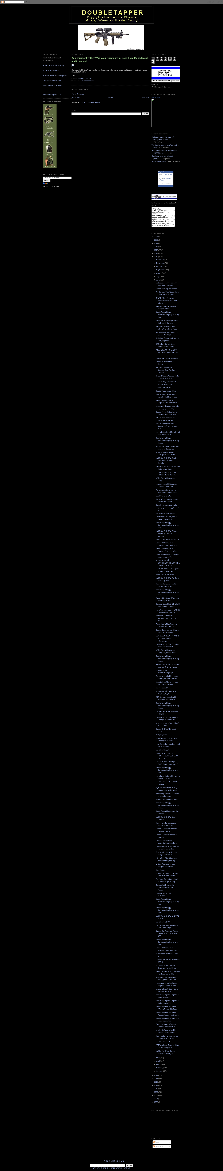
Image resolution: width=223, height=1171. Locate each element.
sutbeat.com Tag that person (166, 289)
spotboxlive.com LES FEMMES (168, 358)
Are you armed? (162, 688)
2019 (156, 243)
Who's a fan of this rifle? (165, 575)
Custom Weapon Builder (52, 81)
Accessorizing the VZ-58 (52, 95)
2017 (156, 250)
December (160, 260)
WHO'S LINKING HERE (114, 1161)
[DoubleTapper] (159, 127)
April (158, 1061)
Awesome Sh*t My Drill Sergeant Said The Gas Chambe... (165, 370)
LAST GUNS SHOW (163, 388)
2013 (156, 1079)
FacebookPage (84, 79)
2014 (156, 1075)
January (159, 1071)
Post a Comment (77, 94)
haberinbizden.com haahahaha (167, 799)
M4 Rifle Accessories (51, 70)
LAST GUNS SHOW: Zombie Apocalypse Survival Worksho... (166, 460)
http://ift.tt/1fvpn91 (162, 750)
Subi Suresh (160, 870)
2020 (156, 240)
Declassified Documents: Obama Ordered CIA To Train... (165, 887)
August (159, 273)
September (160, 270)
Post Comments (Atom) (91, 102)
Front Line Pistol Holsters (52, 86)
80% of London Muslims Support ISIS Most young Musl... (166, 426)
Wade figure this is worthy (165, 513)
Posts (157, 1142)
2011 (156, 1085)
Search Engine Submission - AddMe (112, 1168)
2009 (156, 1092)
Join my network (165, 183)
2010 (156, 1089)
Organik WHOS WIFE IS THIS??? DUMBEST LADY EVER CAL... (167, 755)
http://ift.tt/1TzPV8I (163, 922)
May (158, 1058)
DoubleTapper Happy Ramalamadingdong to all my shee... (167, 314)
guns (165, 178)
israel (169, 178)
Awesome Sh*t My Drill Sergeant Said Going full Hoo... (166, 618)
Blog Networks (165, 186)
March (158, 1064)
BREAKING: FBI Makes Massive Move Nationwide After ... (166, 300)
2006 (156, 1102)
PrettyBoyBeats (162, 735)
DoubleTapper (156, 97)
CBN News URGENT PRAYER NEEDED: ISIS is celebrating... (167, 638)
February (159, 1068)
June (158, 280)
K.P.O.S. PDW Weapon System (55, 76)
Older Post (145, 98)
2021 (156, 237)
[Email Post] (73, 75)
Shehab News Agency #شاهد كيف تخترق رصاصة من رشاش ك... (167, 507)
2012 (156, 1082)
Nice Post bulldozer (159, 162)
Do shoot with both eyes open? (167, 539)
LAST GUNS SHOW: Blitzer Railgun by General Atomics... (166, 533)
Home (110, 98)
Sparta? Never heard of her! (166, 391)
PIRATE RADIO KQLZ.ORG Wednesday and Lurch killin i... (167, 352)
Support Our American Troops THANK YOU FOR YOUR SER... (167, 933)
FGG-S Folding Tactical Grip (53, 65)
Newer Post (75, 98)
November (160, 263)
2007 (156, 1099)
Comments (159, 1146)
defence (161, 180)
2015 (156, 257)
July (158, 277)
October (159, 266)
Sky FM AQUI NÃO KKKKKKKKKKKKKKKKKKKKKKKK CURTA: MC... (168, 562)
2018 (156, 247)
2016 (156, 253)
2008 (156, 1095)
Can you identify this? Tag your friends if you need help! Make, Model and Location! (109, 60)
